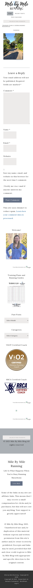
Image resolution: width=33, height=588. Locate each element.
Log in (16, 583)
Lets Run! (16, 483)
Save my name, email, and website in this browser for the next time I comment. (15, 176)
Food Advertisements (18, 267)
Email (6, 143)
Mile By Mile (16, 5)
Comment (8, 91)
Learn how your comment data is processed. (14, 214)
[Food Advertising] (16, 411)
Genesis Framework (12, 581)
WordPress (23, 581)
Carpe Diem (22, 579)
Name (6, 130)
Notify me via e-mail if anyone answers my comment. (14, 189)
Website (7, 156)
